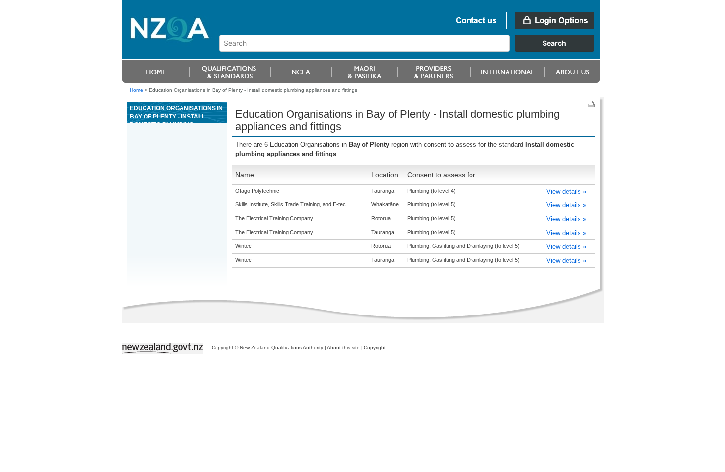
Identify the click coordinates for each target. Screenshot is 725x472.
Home (136, 90)
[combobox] (412, 49)
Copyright (375, 347)
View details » (566, 191)
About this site (343, 347)
